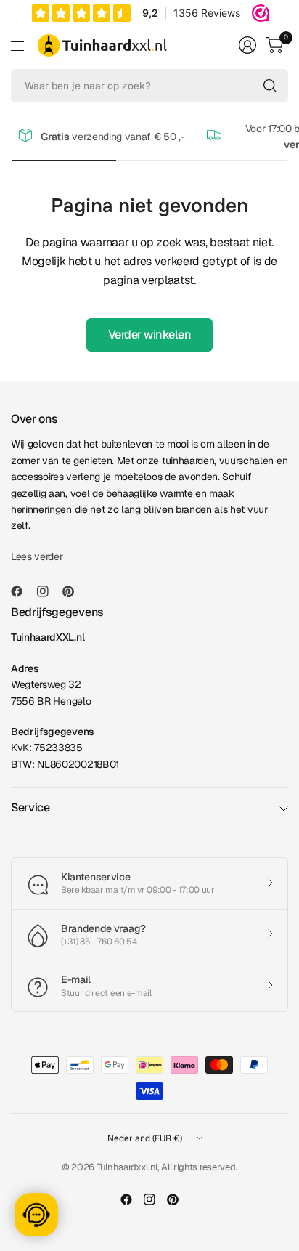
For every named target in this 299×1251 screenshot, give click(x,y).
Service (30, 807)
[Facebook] (22, 591)
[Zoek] (270, 85)
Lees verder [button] (36, 556)
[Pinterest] (74, 591)
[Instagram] (48, 591)
